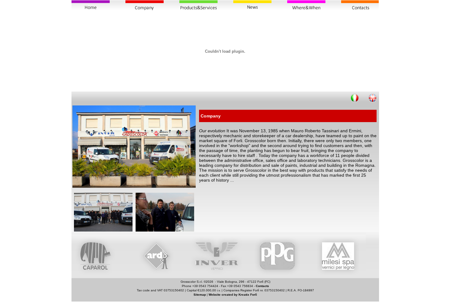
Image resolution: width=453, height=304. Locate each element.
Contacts (262, 286)
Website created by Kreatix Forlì (233, 294)
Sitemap (200, 294)
